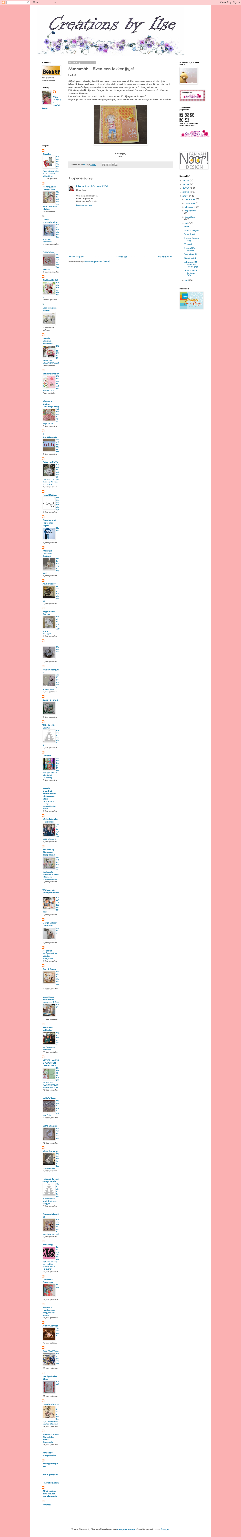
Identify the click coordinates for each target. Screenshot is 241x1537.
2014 (186, 184)
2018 (186, 180)
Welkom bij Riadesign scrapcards (49, 852)
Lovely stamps (51, 1404)
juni (187, 280)
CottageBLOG (50, 280)
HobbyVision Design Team (49, 188)
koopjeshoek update (49, 1313)
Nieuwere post (76, 256)
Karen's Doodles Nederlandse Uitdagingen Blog (49, 793)
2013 (186, 188)
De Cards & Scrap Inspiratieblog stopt (49, 805)
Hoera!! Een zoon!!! (190, 249)
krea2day (48, 1244)
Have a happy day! (191, 239)
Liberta (80, 186)
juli (187, 223)
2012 (186, 192)
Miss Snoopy (50, 1151)
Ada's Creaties (50, 1325)
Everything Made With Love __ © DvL (51, 999)
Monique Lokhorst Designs (48, 553)
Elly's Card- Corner (49, 612)
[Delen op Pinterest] (116, 164)
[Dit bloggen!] (106, 164)
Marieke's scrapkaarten (49, 1454)
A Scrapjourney (50, 435)
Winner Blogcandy (48, 1440)
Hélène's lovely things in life (51, 1180)
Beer (186, 226)
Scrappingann (50, 1474)
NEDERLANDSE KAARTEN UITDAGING (51, 1063)
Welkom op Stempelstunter (51, 892)
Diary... (57, 1287)
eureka (57, 930)
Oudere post (165, 256)
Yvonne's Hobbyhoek (49, 1308)
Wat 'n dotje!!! (191, 230)
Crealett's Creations (48, 1280)
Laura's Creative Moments (48, 341)
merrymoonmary (126, 1529)
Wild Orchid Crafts (49, 726)
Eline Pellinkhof (51, 373)
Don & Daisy (49, 969)
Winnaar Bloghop (57, 503)
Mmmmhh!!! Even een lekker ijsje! (191, 264)
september (190, 210)
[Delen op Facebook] (113, 164)
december (190, 199)
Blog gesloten (57, 1358)
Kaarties (47, 1504)
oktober (189, 207)
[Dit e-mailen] (103, 164)
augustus (190, 217)
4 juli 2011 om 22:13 (96, 186)
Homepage (121, 256)
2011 (185, 196)
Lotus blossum (57, 1133)
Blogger (165, 1529)
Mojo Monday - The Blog (50, 820)
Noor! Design (50, 495)
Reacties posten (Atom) (97, 261)
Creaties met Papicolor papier (49, 523)
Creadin (47, 755)
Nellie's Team (49, 1098)
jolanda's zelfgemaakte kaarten (50, 953)
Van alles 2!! (190, 254)
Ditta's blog (49, 252)
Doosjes (57, 649)
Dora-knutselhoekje (50, 220)
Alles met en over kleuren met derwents (50, 1493)
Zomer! (188, 244)
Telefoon (57, 1332)
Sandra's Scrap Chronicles (51, 1435)
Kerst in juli (190, 258)
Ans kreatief (49, 583)
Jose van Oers (50, 700)
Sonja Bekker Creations (50, 924)
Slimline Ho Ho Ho (57, 445)
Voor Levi (189, 234)
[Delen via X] (109, 164)
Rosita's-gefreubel (47, 1028)
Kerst (57, 1382)
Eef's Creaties (50, 1126)
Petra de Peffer (51, 462)
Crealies (47, 154)
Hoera (57, 529)
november (190, 203)
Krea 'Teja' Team (51, 1351)
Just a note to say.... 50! (190, 272)
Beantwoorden (84, 205)
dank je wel (48, 958)
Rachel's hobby (51, 1482)
